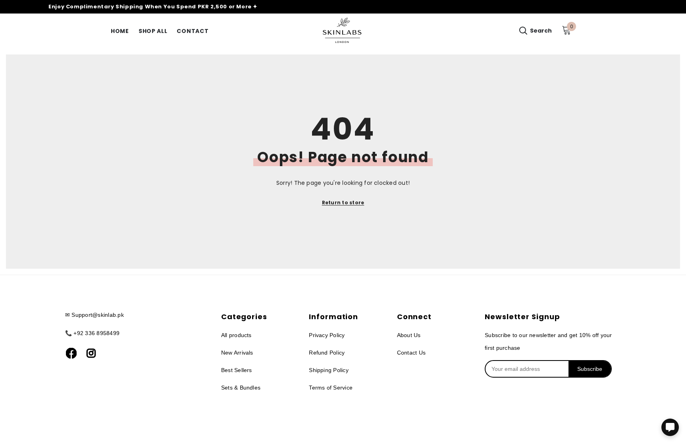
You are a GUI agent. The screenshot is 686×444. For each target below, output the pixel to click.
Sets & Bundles (240, 387)
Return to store (343, 202)
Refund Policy (327, 352)
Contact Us (411, 352)
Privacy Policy (327, 335)
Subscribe (589, 369)
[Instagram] (91, 353)
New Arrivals (237, 352)
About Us (409, 335)
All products (236, 335)
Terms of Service (331, 387)
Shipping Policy (329, 370)
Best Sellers (236, 370)
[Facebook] (71, 353)
